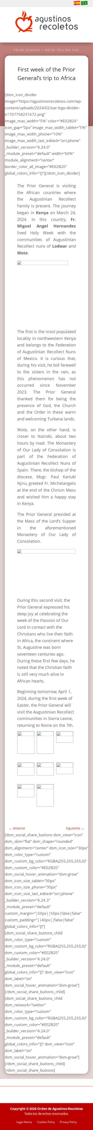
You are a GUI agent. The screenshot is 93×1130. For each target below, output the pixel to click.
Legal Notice (24, 1122)
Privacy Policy (68, 1122)
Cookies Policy (46, 1122)
